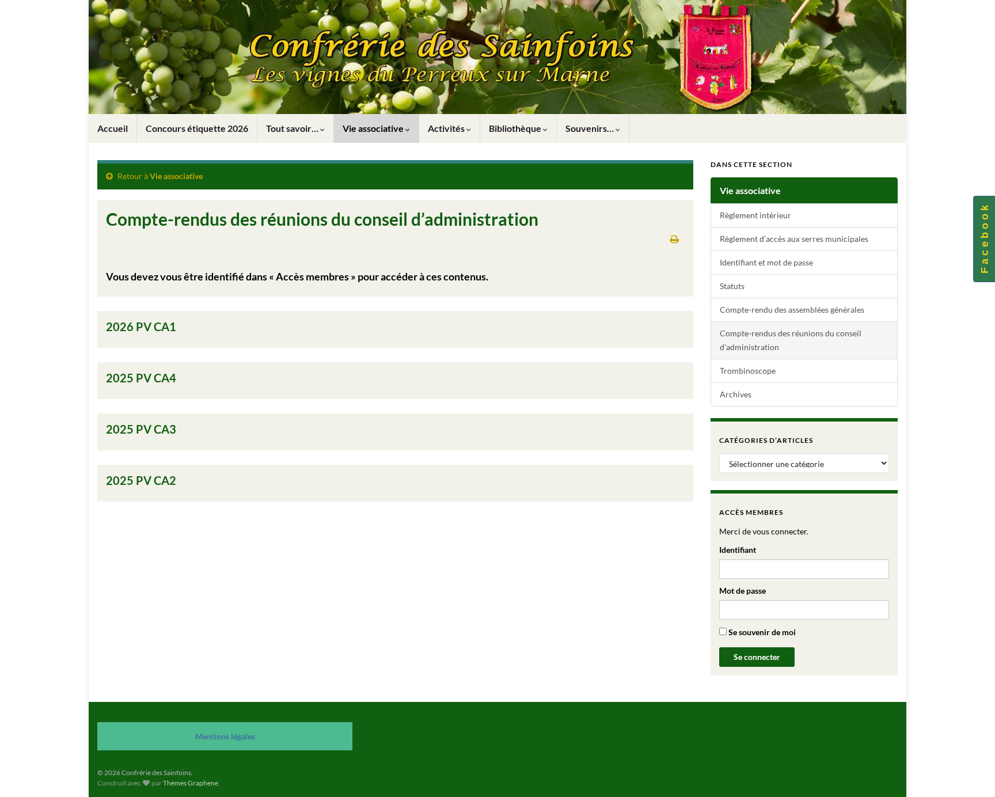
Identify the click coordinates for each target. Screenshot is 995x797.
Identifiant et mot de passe (766, 262)
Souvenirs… (590, 128)
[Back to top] (969, 771)
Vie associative (374, 128)
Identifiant (737, 550)
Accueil (112, 128)
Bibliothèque (516, 128)
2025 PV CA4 (141, 378)
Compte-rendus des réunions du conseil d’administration (790, 340)
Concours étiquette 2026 (197, 128)
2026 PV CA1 (141, 326)
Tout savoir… (293, 128)
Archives (735, 394)
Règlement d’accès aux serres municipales (794, 239)
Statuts (732, 286)
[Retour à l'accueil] (497, 57)
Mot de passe (742, 590)
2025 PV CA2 (141, 480)
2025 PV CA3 (141, 429)
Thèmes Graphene (190, 783)
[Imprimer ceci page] (674, 238)
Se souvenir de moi (761, 632)
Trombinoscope (748, 370)
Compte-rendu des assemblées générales (792, 309)
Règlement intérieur (755, 215)
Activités (447, 128)
